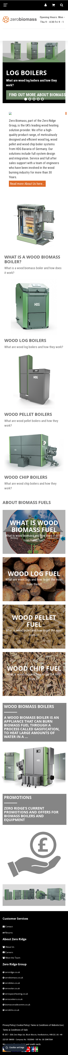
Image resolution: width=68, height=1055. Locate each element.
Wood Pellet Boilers (28, 414)
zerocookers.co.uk (13, 999)
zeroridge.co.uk (12, 972)
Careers (9, 952)
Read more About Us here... (27, 184)
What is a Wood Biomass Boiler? (32, 259)
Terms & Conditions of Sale (15, 1030)
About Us (9, 946)
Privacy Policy (9, 1025)
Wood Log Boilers (25, 340)
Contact (9, 926)
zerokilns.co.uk (11, 1009)
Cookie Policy (23, 1025)
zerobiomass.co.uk (13, 977)
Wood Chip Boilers (25, 477)
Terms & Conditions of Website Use (47, 1025)
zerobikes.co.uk (12, 982)
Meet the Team (12, 957)
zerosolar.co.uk (12, 988)
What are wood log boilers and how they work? (33, 347)
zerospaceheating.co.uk (16, 993)
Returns (9, 932)
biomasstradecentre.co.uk (17, 1004)
